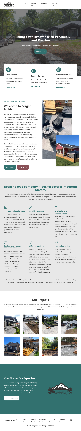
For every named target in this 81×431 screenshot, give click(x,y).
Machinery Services (52, 420)
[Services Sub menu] (48, 3)
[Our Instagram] (71, 420)
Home (26, 3)
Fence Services (34, 420)
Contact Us (55, 4)
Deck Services (26, 420)
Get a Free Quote (12, 398)
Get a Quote (40, 51)
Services (44, 3)
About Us (33, 4)
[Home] (10, 421)
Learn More (10, 88)
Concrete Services (42, 420)
